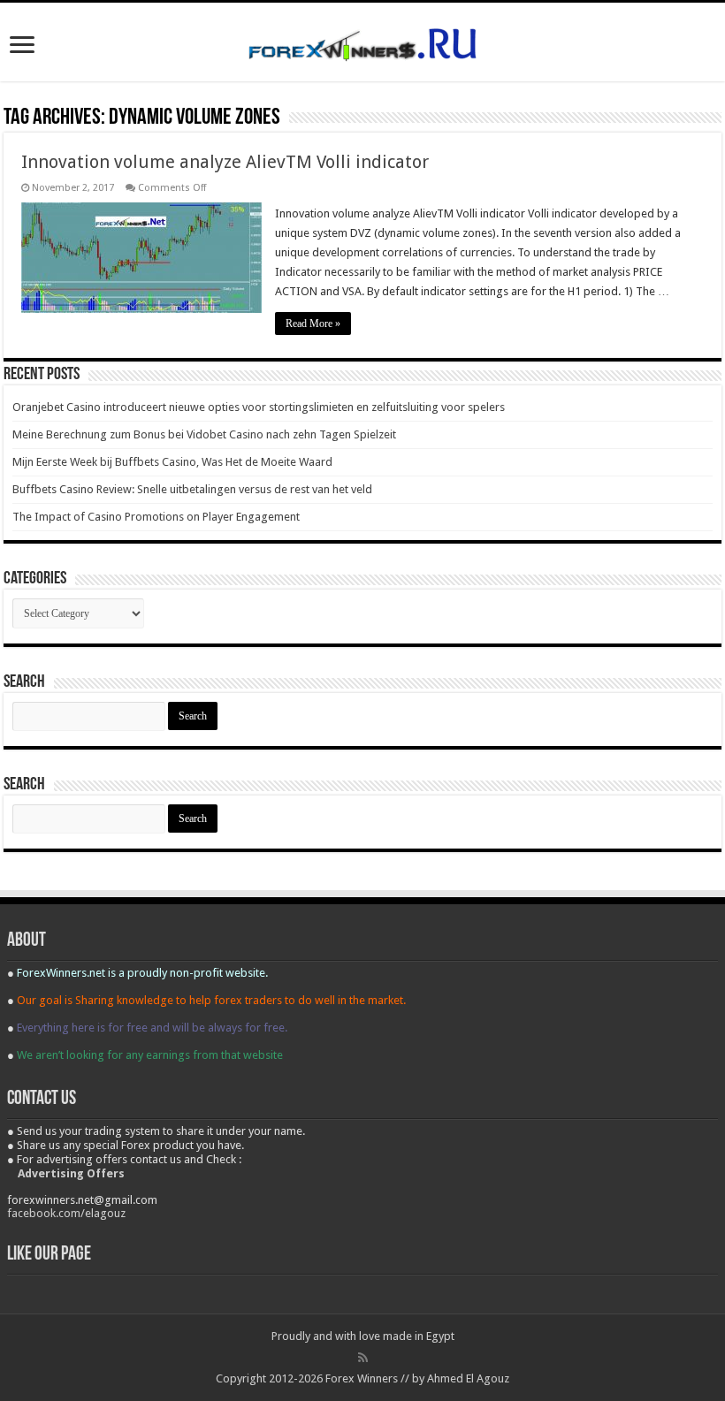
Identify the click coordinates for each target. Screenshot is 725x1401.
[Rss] (363, 1357)
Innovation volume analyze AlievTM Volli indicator (225, 161)
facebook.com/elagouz (66, 1213)
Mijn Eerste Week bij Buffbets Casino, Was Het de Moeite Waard (172, 461)
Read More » (313, 323)
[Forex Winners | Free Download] (362, 41)
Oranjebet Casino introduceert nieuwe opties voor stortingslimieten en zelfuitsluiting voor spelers (258, 407)
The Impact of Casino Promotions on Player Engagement (156, 516)
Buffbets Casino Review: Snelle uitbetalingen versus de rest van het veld (192, 489)
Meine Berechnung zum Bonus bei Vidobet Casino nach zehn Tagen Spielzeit (204, 434)
